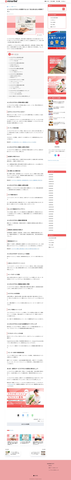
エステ (42, 421)
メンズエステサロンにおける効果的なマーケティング (19, 90)
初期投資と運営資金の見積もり (15, 75)
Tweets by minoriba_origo (53, 160)
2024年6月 (51, 193)
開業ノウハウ (47, 1)
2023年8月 (51, 216)
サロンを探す (52, 1)
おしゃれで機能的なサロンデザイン (16, 71)
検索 (63, 9)
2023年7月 (51, 218)
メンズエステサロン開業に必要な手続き (16, 63)
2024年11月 (51, 183)
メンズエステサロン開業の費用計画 (16, 74)
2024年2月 (51, 202)
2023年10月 (51, 211)
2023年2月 (51, 230)
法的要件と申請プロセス (14, 64)
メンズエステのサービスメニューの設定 (16, 79)
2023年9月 (51, 214)
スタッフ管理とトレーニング (15, 88)
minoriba (11, 384)
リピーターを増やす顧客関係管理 (16, 93)
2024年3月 (51, 200)
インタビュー (63, 1)
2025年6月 (51, 174)
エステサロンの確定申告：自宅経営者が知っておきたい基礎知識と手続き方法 (26, 180)
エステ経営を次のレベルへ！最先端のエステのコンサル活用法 (23, 142)
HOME (36, 475)
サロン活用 (58, 1)
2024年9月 (51, 186)
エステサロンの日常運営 (14, 87)
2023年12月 (51, 207)
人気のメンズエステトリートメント (16, 81)
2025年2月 (51, 176)
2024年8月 (51, 188)
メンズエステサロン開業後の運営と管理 (16, 85)
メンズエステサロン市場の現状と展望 (16, 57)
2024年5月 (51, 195)
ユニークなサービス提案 (14, 82)
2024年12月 (51, 181)
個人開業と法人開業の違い (15, 66)
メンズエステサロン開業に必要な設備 (16, 68)
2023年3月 (51, 228)
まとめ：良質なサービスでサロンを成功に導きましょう (19, 96)
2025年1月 (51, 179)
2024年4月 (51, 197)
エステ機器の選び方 (13, 70)
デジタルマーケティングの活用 (15, 92)
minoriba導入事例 (54, 17)
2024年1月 (51, 204)
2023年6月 (51, 221)
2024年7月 (51, 190)
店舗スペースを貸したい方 (53, 467)
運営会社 (50, 465)
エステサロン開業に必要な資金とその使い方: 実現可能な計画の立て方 (25, 248)
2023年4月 (51, 225)
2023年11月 (51, 209)
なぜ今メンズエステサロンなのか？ (16, 59)
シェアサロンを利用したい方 (54, 470)
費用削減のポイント (13, 77)
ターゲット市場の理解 (14, 60)
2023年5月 (51, 223)
